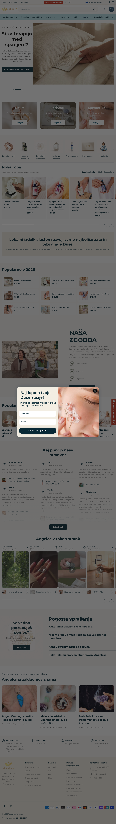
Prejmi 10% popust (37, 430)
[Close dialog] (95, 391)
